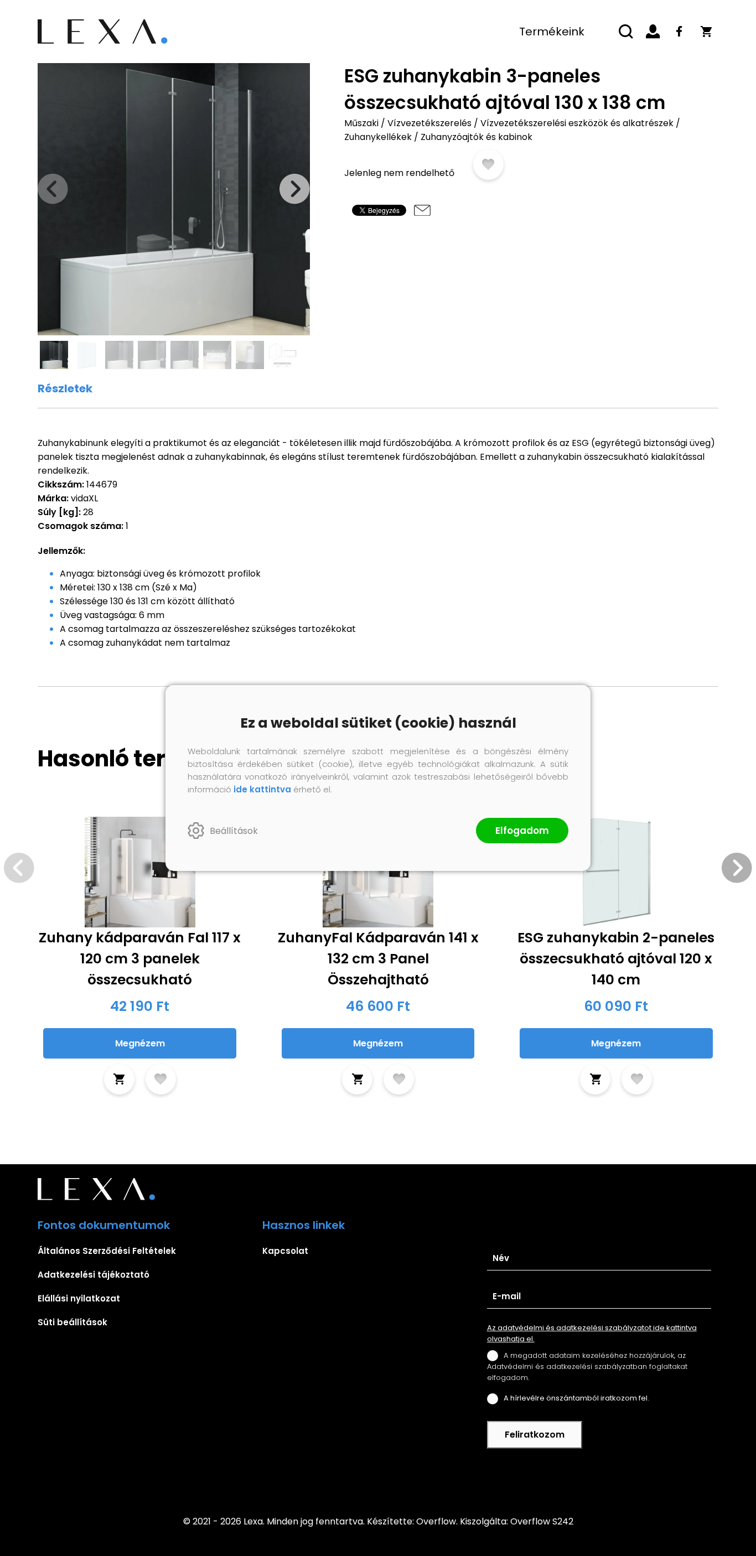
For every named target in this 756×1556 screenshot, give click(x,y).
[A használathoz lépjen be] (488, 164)
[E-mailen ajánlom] (422, 210)
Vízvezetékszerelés (429, 123)
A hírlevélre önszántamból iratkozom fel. (576, 1398)
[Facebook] (679, 31)
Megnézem (140, 1043)
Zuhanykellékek (378, 137)
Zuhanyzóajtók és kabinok (476, 137)
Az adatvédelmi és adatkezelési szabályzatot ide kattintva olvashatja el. (592, 1333)
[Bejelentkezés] (653, 31)
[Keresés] (626, 31)
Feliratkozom (535, 1434)
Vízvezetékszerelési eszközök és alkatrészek (577, 123)
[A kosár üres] (706, 31)
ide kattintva (262, 789)
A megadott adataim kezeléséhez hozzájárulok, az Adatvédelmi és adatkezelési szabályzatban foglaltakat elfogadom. (587, 1366)
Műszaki (361, 123)
